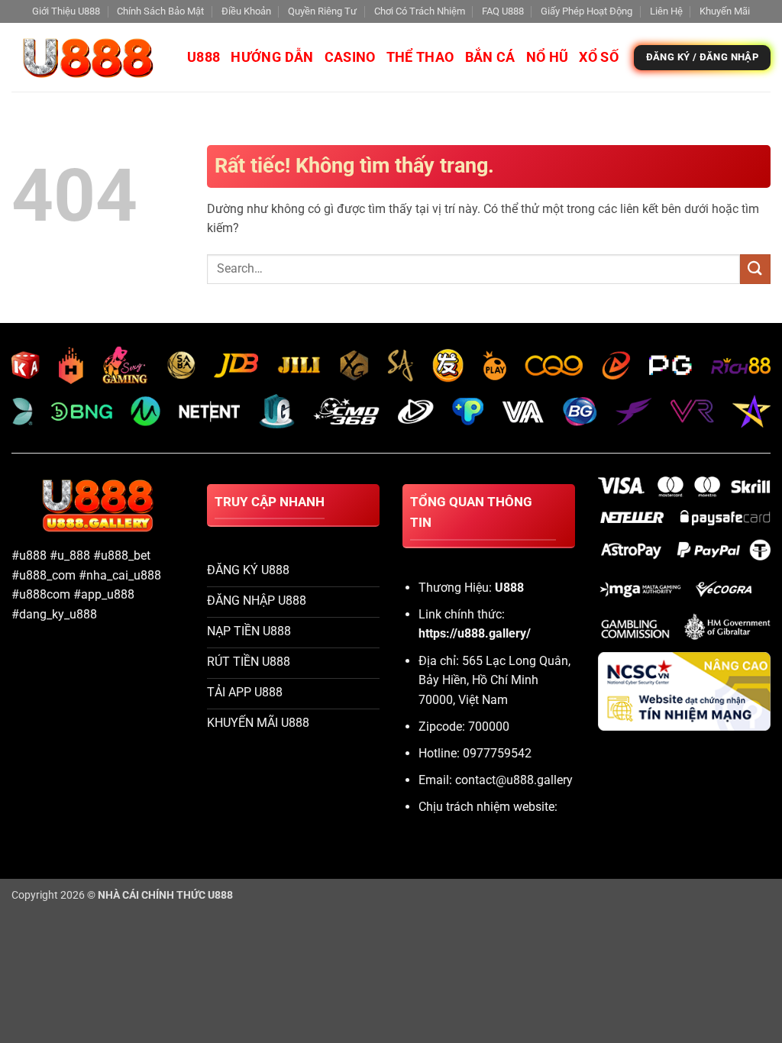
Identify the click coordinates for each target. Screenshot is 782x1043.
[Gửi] (755, 269)
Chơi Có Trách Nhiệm (419, 11)
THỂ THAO (420, 57)
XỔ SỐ (599, 57)
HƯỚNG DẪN (272, 57)
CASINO (350, 57)
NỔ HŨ (547, 57)
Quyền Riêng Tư (322, 11)
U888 (203, 57)
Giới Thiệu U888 (66, 11)
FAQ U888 (503, 11)
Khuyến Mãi (725, 11)
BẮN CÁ (490, 57)
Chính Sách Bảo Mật (160, 11)
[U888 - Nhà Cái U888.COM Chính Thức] (87, 57)
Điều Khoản (246, 11)
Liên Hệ (666, 11)
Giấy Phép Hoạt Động (586, 11)
